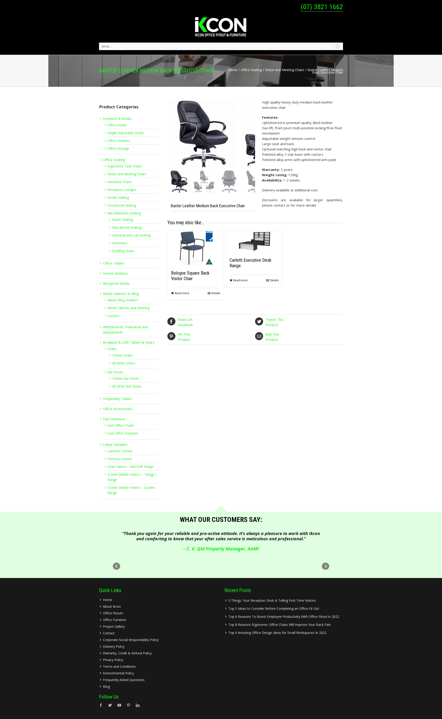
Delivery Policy (114, 646)
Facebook (185, 322)
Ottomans (119, 243)
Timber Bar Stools (125, 378)
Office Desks (117, 125)
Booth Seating (118, 197)
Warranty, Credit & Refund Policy (127, 653)
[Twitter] (110, 705)
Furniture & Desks (117, 118)
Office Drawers (119, 140)
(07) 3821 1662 (322, 7)
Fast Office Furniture (123, 433)
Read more (182, 293)
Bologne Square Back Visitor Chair (190, 275)
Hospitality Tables (117, 398)
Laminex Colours (120, 451)
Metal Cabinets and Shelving (128, 308)
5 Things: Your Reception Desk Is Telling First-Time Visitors (272, 600)
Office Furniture (114, 620)
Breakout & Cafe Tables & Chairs (129, 342)
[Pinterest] (128, 705)
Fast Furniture (114, 419)
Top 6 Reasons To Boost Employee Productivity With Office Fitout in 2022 (283, 616)
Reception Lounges (122, 189)
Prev (116, 566)
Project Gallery (114, 626)
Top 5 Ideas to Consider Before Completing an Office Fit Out (273, 608)
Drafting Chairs (123, 251)
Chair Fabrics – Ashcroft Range (130, 466)
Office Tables (113, 263)
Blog (106, 686)
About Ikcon (112, 606)
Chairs (112, 349)
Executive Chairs (120, 182)
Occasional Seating (122, 205)
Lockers (113, 315)
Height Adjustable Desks (126, 133)
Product (274, 322)
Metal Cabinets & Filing (121, 293)
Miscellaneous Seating (124, 213)
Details (215, 293)
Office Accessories (118, 408)
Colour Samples (115, 444)
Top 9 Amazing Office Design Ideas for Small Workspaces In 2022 (277, 632)
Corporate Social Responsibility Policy (131, 640)
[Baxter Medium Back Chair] (204, 134)
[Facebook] (101, 705)
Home (232, 70)
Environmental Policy (118, 673)
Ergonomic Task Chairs (125, 166)
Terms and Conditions (119, 666)
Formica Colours (120, 459)
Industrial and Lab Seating (131, 235)
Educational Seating (126, 227)
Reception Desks (116, 283)
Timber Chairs (122, 355)
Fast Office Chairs (121, 425)
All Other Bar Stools (127, 386)
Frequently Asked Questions (124, 680)
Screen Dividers (115, 273)
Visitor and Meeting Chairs (284, 70)
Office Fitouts (113, 613)
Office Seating (251, 70)
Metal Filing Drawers (123, 300)
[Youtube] (119, 705)
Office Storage (118, 148)
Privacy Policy (113, 660)
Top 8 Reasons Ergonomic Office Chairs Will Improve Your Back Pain (279, 624)
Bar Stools (115, 372)
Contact (109, 633)
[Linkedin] (138, 705)
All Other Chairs (123, 363)
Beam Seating (122, 219)
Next (325, 566)
